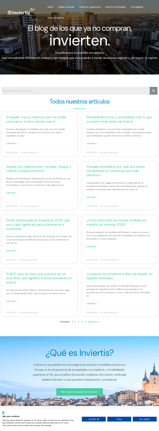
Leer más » (11, 143)
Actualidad (137, 7)
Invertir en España (115, 7)
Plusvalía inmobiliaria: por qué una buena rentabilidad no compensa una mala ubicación (115, 171)
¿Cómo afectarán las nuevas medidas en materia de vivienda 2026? (116, 222)
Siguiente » (94, 321)
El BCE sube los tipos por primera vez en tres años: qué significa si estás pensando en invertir (39, 278)
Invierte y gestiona (90, 7)
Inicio (50, 7)
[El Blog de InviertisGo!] (21, 12)
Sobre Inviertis (56, 17)
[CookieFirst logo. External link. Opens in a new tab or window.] (3, 412)
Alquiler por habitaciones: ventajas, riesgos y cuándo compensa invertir (38, 169)
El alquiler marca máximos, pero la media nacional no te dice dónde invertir (36, 119)
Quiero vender (66, 7)
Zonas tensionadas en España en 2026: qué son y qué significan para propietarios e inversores (38, 224)
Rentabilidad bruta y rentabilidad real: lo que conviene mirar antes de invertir (119, 119)
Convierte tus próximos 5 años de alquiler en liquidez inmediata (119, 276)
